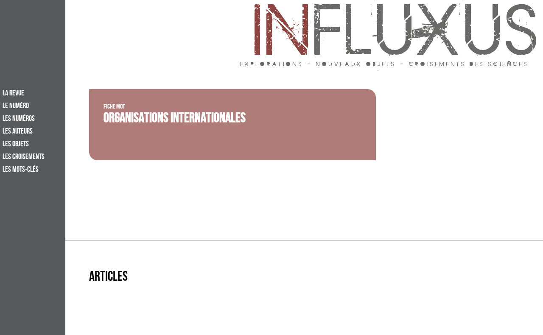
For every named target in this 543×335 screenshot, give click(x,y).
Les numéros (19, 119)
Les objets (16, 144)
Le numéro (16, 106)
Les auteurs (18, 132)
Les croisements (24, 157)
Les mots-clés (21, 170)
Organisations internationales (175, 119)
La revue (13, 94)
